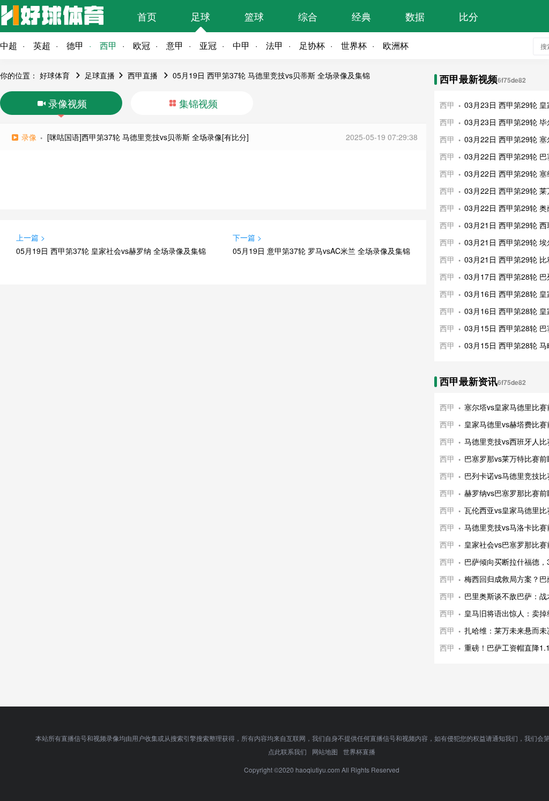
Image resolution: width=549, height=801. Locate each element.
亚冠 (208, 45)
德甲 (75, 45)
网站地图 (325, 751)
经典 (361, 16)
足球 (200, 16)
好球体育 (55, 75)
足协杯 (312, 45)
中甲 (241, 45)
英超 (41, 45)
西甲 (108, 45)
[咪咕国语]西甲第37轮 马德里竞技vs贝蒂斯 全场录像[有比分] (148, 137)
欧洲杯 (396, 45)
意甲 (174, 45)
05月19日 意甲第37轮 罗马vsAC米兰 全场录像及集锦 (321, 250)
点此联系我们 (287, 751)
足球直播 (100, 75)
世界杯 (354, 45)
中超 (8, 45)
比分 (468, 16)
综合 (307, 16)
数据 (415, 16)
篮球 (254, 16)
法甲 (274, 45)
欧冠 (141, 45)
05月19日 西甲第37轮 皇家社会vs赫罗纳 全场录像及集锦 (111, 250)
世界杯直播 (359, 751)
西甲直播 (143, 75)
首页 (147, 16)
